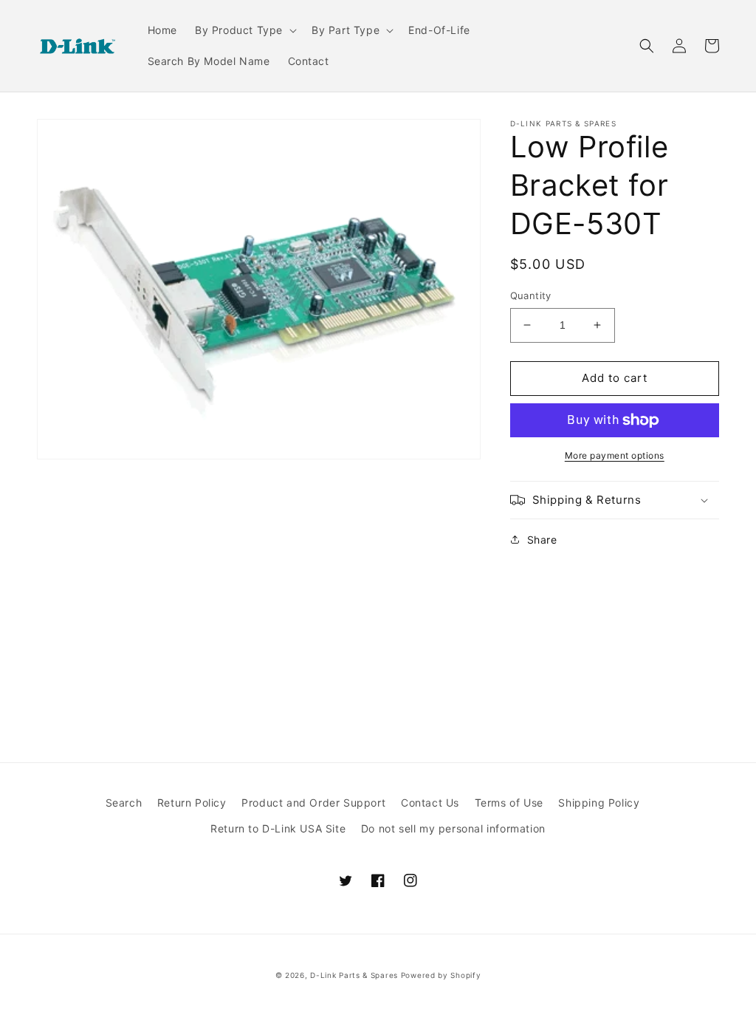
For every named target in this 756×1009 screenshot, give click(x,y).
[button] (244, 30)
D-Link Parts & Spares (354, 975)
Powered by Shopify (441, 975)
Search (124, 802)
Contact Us (430, 802)
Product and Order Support (313, 802)
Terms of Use (509, 802)
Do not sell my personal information (453, 828)
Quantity (530, 295)
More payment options (614, 455)
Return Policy (192, 802)
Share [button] (542, 539)
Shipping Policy (598, 802)
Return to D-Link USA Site (278, 828)
